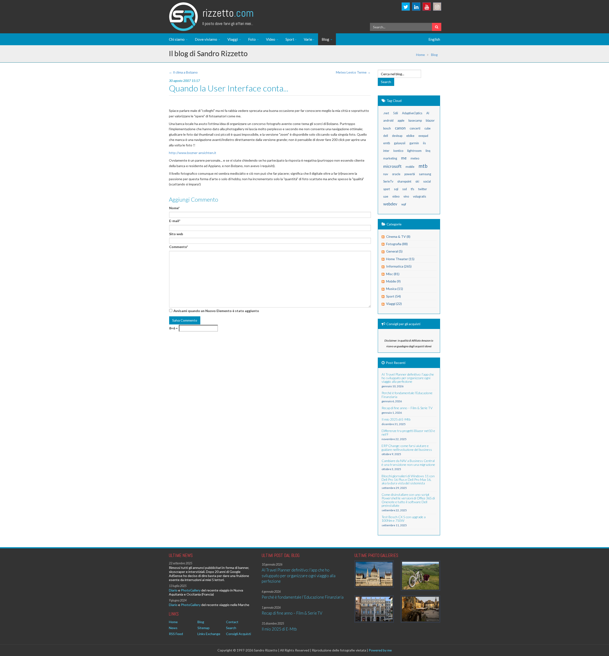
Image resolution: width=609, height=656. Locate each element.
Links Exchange (208, 634)
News (173, 628)
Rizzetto (228, 13)
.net (386, 113)
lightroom (414, 151)
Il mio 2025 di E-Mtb (279, 628)
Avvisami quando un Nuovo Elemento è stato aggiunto (216, 311)
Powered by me (380, 650)
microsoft (392, 166)
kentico (398, 151)
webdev (390, 203)
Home (420, 55)
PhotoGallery (191, 590)
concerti (415, 128)
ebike (410, 136)
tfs (412, 189)
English (434, 39)
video (395, 196)
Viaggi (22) (394, 304)
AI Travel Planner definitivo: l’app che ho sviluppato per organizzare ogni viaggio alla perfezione (298, 575)
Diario (173, 590)
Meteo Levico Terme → (353, 72)
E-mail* (174, 221)
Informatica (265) (399, 266)
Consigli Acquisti (238, 634)
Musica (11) (394, 289)
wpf (403, 204)
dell (385, 136)
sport (386, 189)
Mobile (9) (393, 281)
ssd (404, 189)
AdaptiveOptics (412, 113)
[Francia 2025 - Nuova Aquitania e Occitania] (420, 609)
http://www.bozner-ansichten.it (192, 153)
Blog (326, 39)
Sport (289, 39)
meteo (415, 158)
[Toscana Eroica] (420, 576)
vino (406, 196)
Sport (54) (393, 296)
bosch (387, 128)
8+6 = (173, 328)
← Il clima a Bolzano (183, 72)
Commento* (178, 247)
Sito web (176, 234)
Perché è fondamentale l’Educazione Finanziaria (303, 597)
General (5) (394, 251)
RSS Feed (176, 634)
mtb (422, 166)
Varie (308, 39)
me (404, 157)
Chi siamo (177, 39)
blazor (430, 120)
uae (385, 196)
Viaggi (233, 39)
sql (396, 189)
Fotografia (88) (397, 244)
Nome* (174, 208)
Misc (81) (392, 274)
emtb (386, 143)
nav (385, 174)
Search (231, 628)
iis (424, 143)
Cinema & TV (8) (398, 236)
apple (401, 120)
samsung (425, 174)
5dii (395, 113)
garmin (414, 143)
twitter (422, 189)
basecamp (415, 120)
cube (427, 128)
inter (386, 151)
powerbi (409, 174)
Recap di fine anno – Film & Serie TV (292, 613)
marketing (390, 158)
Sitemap (203, 628)
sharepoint (404, 181)
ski (417, 181)
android (388, 120)
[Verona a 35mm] (374, 609)
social (427, 181)
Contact (232, 622)
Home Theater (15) (400, 259)
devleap (397, 136)
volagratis (419, 196)
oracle (396, 174)
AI (427, 113)
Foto (252, 39)
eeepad (423, 136)
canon (400, 127)
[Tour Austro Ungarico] (374, 574)
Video (271, 39)
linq (428, 151)
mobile (410, 167)
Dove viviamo (206, 39)
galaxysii (399, 143)
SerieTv (388, 181)
